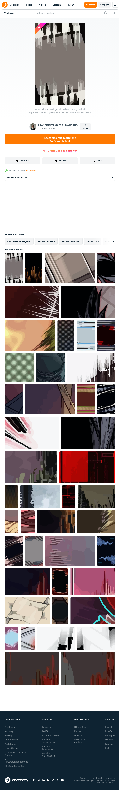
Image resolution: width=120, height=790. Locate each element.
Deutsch (107, 739)
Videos (42, 4)
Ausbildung (10, 744)
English (106, 727)
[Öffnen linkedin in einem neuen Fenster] (43, 780)
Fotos (29, 4)
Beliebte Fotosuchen (48, 747)
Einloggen (104, 4)
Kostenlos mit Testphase (60, 139)
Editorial (57, 4)
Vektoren (14, 4)
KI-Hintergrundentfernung (16, 760)
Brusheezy (10, 727)
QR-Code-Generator (14, 766)
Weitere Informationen (17, 177)
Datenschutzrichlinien (103, 780)
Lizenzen (46, 727)
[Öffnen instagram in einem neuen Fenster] (39, 780)
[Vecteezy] (5, 5)
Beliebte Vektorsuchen (49, 741)
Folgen (85, 128)
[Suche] (106, 13)
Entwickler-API (12, 748)
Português (108, 735)
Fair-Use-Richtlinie (103, 782)
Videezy (8, 735)
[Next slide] (108, 241)
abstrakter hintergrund (19, 241)
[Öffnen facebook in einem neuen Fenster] (34, 780)
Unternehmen (11, 739)
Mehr (71, 4)
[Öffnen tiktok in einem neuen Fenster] (53, 780)
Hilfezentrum (80, 727)
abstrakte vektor (46, 241)
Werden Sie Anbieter (79, 741)
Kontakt (78, 731)
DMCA (45, 731)
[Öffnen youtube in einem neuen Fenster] (62, 780)
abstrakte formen (71, 241)
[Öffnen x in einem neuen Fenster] (57, 780)
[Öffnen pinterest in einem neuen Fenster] (48, 780)
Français (107, 744)
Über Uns (78, 735)
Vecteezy (9, 731)
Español (107, 731)
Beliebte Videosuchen (48, 754)
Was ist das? (31, 170)
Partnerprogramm (51, 735)
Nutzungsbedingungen (81, 780)
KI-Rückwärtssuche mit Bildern (16, 753)
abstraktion (93, 241)
